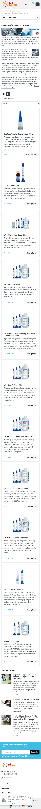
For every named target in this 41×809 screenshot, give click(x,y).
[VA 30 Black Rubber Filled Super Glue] (20, 423)
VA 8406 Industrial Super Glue (16, 538)
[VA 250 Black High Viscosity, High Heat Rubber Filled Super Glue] (20, 320)
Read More (17, 695)
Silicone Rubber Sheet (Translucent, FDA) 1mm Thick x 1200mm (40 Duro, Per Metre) (19, 799)
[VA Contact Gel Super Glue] (20, 576)
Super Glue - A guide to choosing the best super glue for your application (25, 677)
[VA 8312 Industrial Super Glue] (20, 475)
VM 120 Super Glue (11, 641)
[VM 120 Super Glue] (20, 628)
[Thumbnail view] (3, 94)
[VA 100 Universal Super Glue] (20, 221)
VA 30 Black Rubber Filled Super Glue (18, 437)
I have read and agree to (18, 756)
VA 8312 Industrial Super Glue (16, 488)
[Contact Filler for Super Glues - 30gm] (20, 120)
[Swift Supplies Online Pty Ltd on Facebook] (3, 783)
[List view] (8, 94)
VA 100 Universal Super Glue (15, 235)
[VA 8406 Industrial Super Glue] (20, 524)
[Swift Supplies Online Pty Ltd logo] (9, 4)
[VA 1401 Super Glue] (20, 271)
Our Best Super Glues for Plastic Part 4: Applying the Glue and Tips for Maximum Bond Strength (25, 718)
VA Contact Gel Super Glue (14, 589)
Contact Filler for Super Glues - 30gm (19, 134)
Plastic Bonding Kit (11, 186)
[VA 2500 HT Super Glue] (20, 372)
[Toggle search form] (26, 4)
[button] (31, 4)
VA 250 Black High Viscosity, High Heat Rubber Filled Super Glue (19, 335)
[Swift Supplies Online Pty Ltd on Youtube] (7, 783)
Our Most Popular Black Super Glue (26, 699)
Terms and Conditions (26, 756)
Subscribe (34, 752)
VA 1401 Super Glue (12, 284)
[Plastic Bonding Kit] (20, 172)
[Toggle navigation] (38, 4)
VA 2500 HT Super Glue (13, 385)
